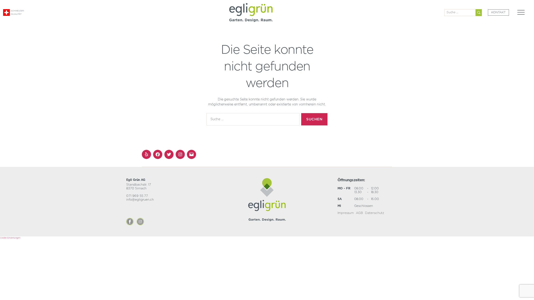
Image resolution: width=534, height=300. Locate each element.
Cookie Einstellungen (10, 238)
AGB (359, 213)
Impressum (346, 213)
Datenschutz (374, 213)
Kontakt (498, 12)
